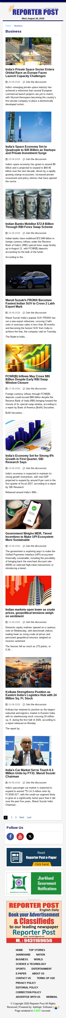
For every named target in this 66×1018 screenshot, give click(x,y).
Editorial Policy (27, 987)
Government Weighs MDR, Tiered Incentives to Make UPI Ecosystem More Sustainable (29, 536)
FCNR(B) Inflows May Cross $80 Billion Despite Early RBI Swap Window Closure (28, 379)
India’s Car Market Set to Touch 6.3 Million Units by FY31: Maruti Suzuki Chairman (30, 773)
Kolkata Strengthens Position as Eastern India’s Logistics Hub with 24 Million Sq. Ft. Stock (31, 695)
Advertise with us (28, 997)
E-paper (21, 973)
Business (22, 959)
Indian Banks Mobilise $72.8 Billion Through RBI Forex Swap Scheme (30, 225)
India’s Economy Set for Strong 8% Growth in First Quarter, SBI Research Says (30, 459)
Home (8, 26)
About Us (38, 973)
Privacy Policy (26, 983)
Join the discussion (36, 82)
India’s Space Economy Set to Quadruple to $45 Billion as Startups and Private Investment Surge (31, 150)
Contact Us (23, 978)
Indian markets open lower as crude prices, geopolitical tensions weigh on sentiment (30, 613)
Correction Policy (28, 992)
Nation (40, 954)
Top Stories (37, 950)
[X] (30, 836)
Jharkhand (23, 954)
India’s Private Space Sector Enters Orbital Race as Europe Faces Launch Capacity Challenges (30, 72)
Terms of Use (46, 978)
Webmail (52, 997)
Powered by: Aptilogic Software (35, 1007)
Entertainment (42, 968)
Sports (21, 968)
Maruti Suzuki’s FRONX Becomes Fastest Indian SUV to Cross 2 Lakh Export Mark (30, 303)
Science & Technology (31, 964)
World (38, 959)
